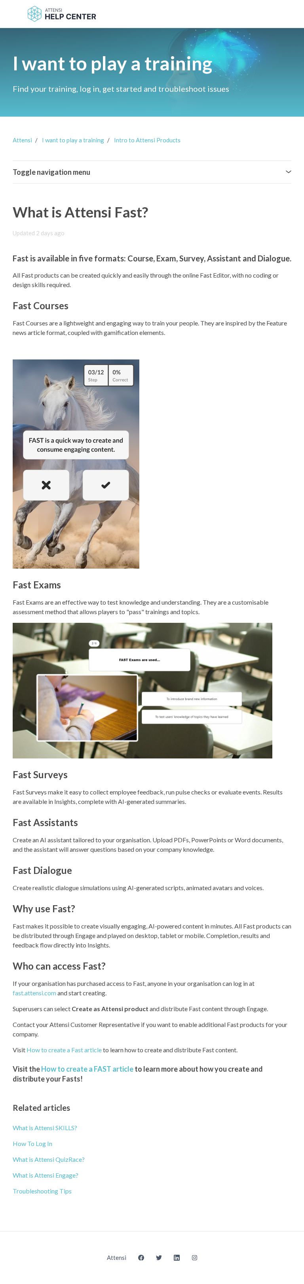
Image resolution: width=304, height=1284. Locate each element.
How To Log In (32, 1143)
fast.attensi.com (34, 993)
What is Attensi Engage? (45, 1175)
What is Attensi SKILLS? (45, 1127)
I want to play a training (73, 140)
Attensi (22, 140)
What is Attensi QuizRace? (49, 1159)
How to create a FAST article (87, 1069)
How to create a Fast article (64, 1049)
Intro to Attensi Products (147, 140)
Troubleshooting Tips (42, 1191)
